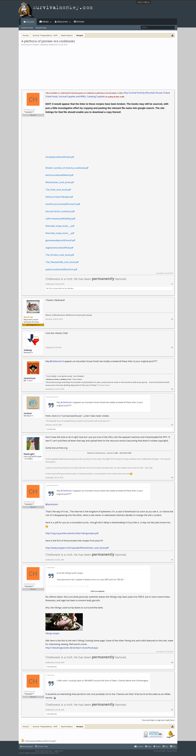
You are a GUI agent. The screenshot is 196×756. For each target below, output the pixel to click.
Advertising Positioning (43, 751)
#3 (172, 347)
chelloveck (53, 44)
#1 (172, 284)
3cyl (47, 429)
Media (45, 21)
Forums (30, 21)
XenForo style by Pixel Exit (69, 753)
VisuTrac (64, 288)
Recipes (36, 44)
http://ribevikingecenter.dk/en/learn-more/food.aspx (71, 647)
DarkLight (29, 454)
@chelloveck (56, 361)
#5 (172, 425)
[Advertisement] (98, 66)
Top (166, 746)
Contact (140, 746)
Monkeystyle (27, 746)
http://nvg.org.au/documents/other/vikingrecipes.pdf (71, 533)
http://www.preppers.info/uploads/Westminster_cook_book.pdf (77, 547)
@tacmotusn (51, 504)
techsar (55, 288)
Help (149, 746)
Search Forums (27, 28)
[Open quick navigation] (172, 35)
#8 (172, 662)
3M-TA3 (49, 288)
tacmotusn (29, 378)
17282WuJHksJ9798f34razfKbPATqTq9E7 (40, 741)
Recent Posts (41, 28)
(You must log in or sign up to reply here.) (158, 720)
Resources (62, 21)
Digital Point (58, 751)
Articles (80, 21)
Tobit (48, 667)
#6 (172, 477)
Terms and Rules (159, 751)
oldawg (28, 350)
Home (158, 746)
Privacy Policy (172, 751)
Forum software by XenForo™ (38, 753)
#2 (172, 319)
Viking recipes (52, 633)
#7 (172, 560)
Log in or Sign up (143, 2)
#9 (172, 710)
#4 (172, 389)
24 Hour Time (42, 746)
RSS (174, 746)
